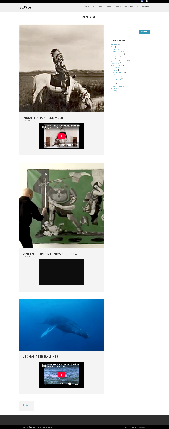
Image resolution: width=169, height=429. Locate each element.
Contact (145, 7)
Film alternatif (117, 77)
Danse (115, 70)
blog (137, 7)
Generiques (117, 79)
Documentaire (118, 72)
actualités (114, 45)
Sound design (117, 86)
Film (114, 74)
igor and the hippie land (119, 61)
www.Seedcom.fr (141, 427)
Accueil (87, 7)
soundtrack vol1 (118, 49)
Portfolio (117, 7)
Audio (113, 47)
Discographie (115, 56)
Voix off (108, 7)
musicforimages (116, 65)
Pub (114, 84)
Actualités (128, 7)
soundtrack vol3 (118, 54)
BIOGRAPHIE (97, 7)
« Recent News (26, 406)
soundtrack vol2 (118, 51)
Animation (116, 68)
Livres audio (115, 63)
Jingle (114, 81)
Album (115, 58)
